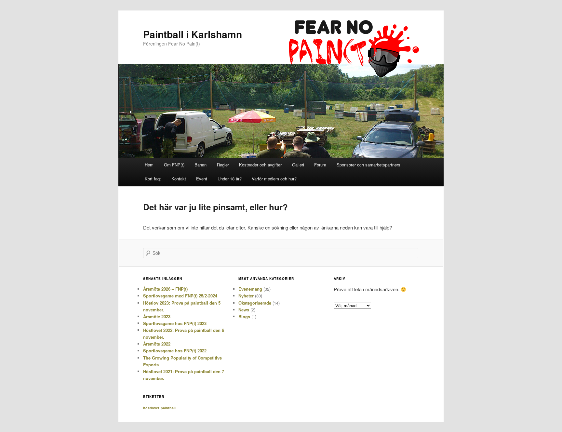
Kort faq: (153, 179)
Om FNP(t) (174, 165)
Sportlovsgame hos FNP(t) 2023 (175, 323)
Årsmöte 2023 (156, 316)
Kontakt (178, 179)
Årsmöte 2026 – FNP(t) (165, 289)
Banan (200, 165)
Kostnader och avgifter (260, 165)
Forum (320, 165)
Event (201, 179)
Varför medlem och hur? (274, 179)
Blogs (244, 316)
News (243, 310)
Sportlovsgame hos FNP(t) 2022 (175, 350)
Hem (149, 165)
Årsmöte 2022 (156, 344)
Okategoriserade (254, 303)
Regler (223, 165)
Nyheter (246, 296)
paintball (168, 407)
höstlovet (151, 407)
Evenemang (250, 289)
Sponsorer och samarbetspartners (368, 165)
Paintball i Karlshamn (192, 34)
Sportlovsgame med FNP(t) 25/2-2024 (180, 296)
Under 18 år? (230, 179)
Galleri (298, 165)
